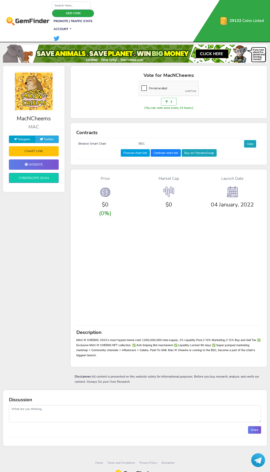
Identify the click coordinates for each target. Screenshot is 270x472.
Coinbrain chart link (165, 153)
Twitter (48, 139)
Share (255, 430)
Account (61, 29)
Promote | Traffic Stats (73, 21)
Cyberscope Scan (34, 178)
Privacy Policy (148, 463)
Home (99, 463)
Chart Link (34, 151)
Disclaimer (168, 463)
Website (35, 164)
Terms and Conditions (121, 463)
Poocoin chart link (135, 153)
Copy (250, 144)
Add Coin (73, 13)
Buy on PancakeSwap (199, 153)
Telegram (23, 139)
